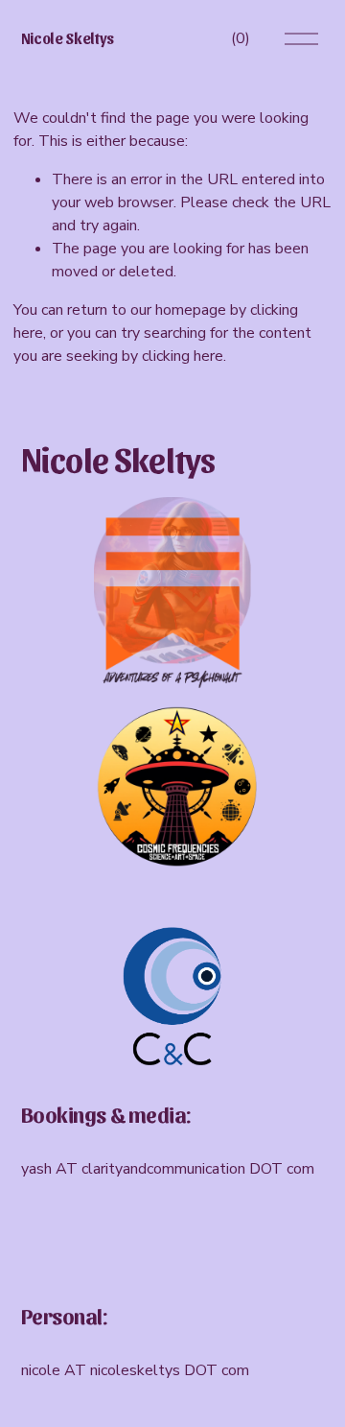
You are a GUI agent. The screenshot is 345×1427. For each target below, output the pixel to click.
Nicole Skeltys (68, 38)
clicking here (182, 356)
